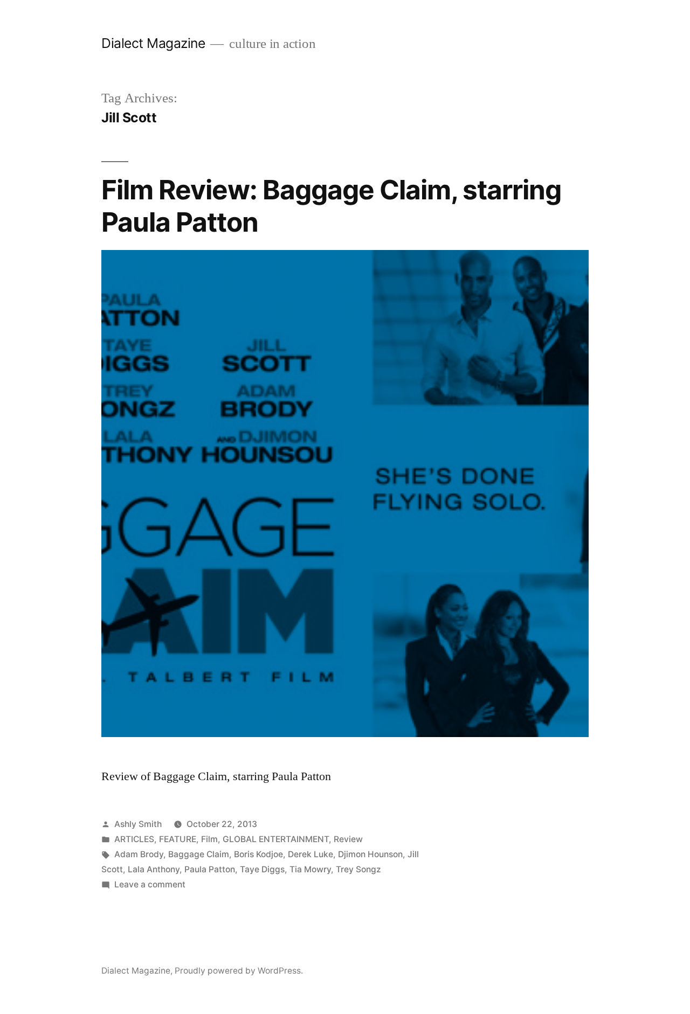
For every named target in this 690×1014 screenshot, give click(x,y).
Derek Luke (310, 854)
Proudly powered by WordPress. (239, 971)
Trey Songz (358, 869)
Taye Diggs (262, 869)
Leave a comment (149, 884)
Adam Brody (138, 854)
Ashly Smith (138, 824)
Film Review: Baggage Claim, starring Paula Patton (331, 205)
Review (348, 839)
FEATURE (177, 839)
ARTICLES (134, 839)
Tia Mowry (310, 869)
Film (209, 839)
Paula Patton (209, 869)
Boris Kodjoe (258, 854)
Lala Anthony (154, 869)
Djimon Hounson (370, 854)
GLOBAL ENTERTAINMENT (276, 839)
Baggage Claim (198, 854)
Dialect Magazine (153, 43)
